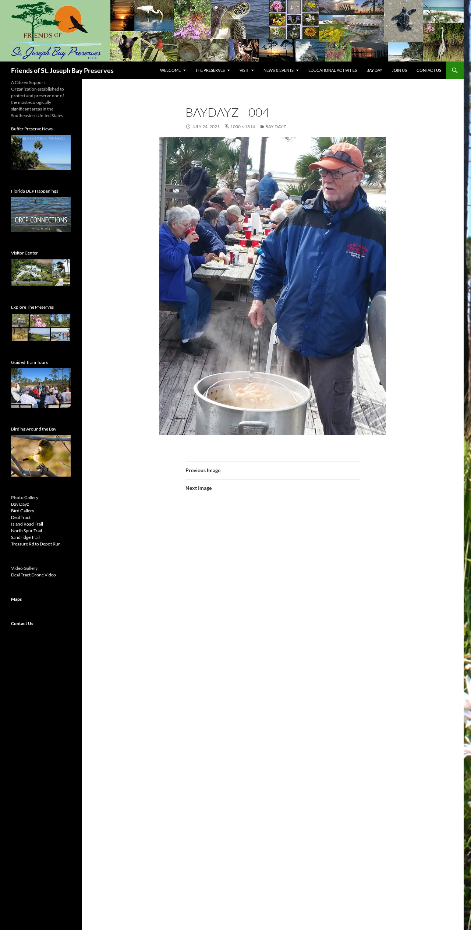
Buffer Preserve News (32, 128)
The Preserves (210, 70)
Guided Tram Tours (29, 362)
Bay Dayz (275, 126)
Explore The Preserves (32, 307)
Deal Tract (21, 517)
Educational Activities (332, 70)
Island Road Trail (27, 524)
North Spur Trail (26, 530)
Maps (16, 599)
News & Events (278, 70)
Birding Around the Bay (33, 429)
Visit (244, 70)
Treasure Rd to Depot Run (36, 544)
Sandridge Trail (25, 537)
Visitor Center (24, 253)
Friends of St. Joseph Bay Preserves (62, 70)
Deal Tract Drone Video (33, 575)
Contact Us (429, 70)
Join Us (399, 70)
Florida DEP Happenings (34, 191)
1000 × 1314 (242, 126)
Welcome (170, 70)
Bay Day (374, 70)
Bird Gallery (22, 510)
